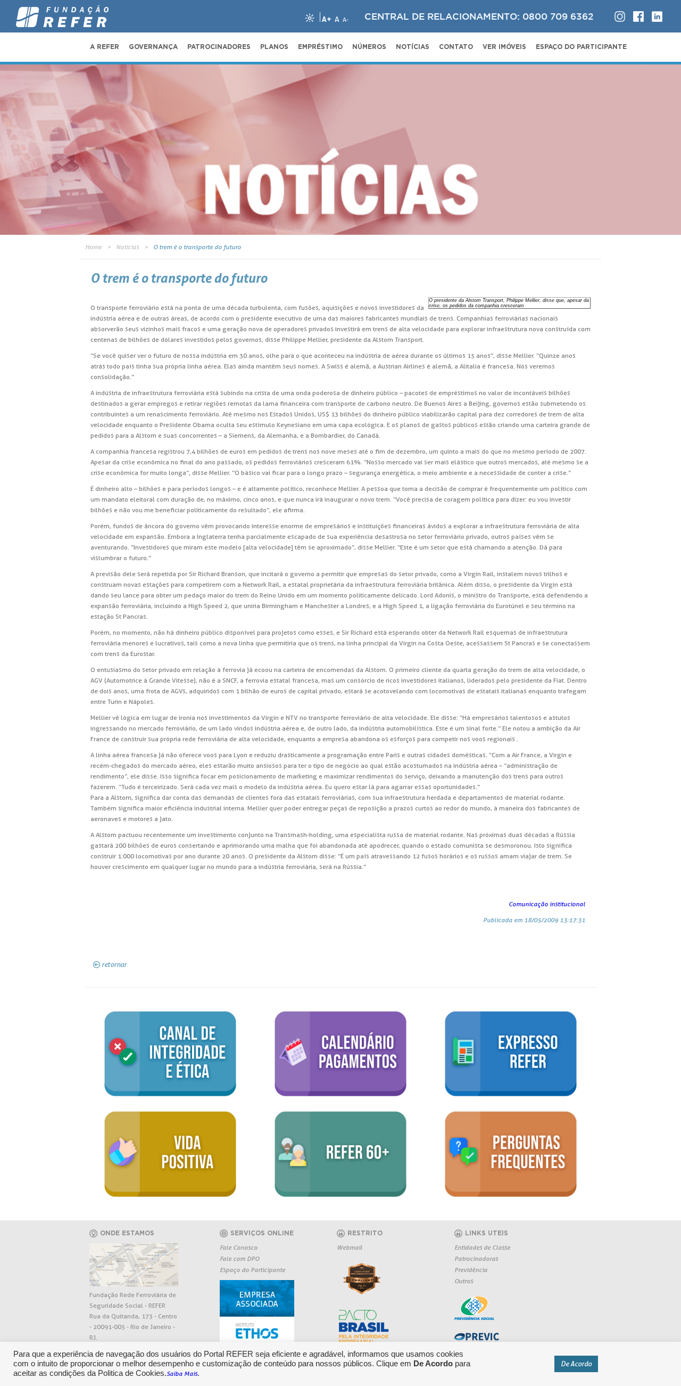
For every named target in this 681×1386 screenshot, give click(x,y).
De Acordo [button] (576, 1363)
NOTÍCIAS (412, 47)
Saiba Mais (182, 1373)
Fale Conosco (239, 1247)
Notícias (127, 247)
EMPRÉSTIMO (320, 47)
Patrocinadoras (476, 1258)
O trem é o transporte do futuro (197, 247)
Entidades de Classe (482, 1247)
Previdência (470, 1270)
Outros (463, 1281)
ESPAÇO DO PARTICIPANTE (581, 47)
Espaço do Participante (252, 1270)
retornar (114, 964)
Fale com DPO (239, 1258)
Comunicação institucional (547, 904)
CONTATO (456, 47)
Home (93, 247)
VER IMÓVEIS (504, 47)
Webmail (349, 1247)
